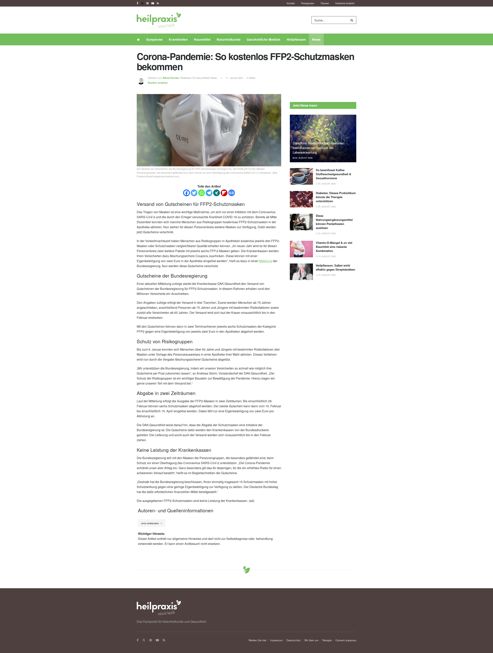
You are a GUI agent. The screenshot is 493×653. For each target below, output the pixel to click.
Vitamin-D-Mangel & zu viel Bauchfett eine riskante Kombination (334, 247)
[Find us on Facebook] (137, 3)
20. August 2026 (303, 157)
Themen (324, 3)
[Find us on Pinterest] (147, 3)
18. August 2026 (327, 274)
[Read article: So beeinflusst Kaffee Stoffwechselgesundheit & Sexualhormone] (301, 176)
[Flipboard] (224, 192)
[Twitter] (194, 192)
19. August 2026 (327, 256)
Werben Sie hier (257, 640)
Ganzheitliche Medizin (264, 39)
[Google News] (231, 192)
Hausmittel (202, 39)
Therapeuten (307, 3)
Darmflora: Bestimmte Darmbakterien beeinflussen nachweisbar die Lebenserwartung (318, 148)
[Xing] (216, 192)
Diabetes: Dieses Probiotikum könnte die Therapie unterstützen (336, 197)
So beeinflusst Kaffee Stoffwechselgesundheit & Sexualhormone (333, 174)
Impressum (276, 640)
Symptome (154, 39)
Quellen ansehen (158, 82)
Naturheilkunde (229, 39)
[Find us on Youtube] (152, 3)
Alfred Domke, (171, 78)
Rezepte (327, 640)
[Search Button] (352, 20)
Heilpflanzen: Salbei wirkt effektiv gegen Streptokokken (335, 267)
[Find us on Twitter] (142, 3)
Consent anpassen (345, 640)
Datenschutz (294, 640)
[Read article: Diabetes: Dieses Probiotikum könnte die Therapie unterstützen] (301, 199)
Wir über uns (311, 640)
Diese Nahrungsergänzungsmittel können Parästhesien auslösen (334, 222)
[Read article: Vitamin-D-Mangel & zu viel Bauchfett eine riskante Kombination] (301, 249)
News (316, 39)
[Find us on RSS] (158, 3)
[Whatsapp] (201, 192)
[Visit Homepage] (159, 20)
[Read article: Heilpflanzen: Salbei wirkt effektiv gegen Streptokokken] (301, 271)
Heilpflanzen (296, 39)
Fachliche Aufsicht (344, 3)
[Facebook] (186, 192)
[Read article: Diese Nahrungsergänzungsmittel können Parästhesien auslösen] (301, 222)
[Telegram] (209, 192)
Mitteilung (265, 261)
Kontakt (291, 3)
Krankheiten (178, 39)
